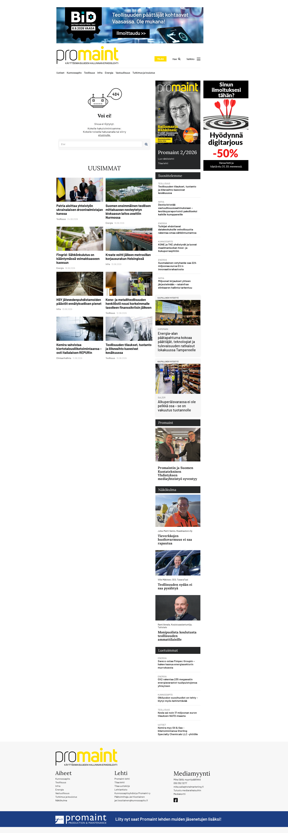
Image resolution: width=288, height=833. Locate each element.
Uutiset (60, 72)
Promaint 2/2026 (177, 152)
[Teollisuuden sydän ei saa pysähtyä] (177, 563)
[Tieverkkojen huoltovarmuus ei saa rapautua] (177, 511)
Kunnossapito (74, 72)
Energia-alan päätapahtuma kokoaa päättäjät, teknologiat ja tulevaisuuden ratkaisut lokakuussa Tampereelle (177, 341)
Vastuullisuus (123, 72)
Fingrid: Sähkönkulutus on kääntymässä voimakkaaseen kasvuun (78, 258)
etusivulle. (104, 135)
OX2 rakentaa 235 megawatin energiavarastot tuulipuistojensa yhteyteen (177, 682)
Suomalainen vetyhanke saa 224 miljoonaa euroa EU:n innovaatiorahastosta (177, 266)
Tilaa (160, 58)
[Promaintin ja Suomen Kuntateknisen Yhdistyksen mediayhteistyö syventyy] (177, 444)
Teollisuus (89, 72)
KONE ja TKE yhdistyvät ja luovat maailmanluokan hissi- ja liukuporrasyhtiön (177, 248)
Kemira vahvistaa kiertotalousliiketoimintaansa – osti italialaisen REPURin (79, 348)
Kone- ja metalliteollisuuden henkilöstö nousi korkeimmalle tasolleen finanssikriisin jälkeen (129, 303)
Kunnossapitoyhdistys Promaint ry (132, 793)
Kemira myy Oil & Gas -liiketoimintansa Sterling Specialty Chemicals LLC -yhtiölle (178, 731)
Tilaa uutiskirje (122, 785)
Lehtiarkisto (120, 789)
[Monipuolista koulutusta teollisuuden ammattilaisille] (177, 607)
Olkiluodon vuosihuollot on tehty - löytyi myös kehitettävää (178, 699)
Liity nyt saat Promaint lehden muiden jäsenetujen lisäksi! (168, 819)
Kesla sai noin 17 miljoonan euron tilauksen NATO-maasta (177, 714)
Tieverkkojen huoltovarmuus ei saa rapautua (175, 539)
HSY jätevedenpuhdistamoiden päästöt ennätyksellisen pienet (78, 301)
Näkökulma (61, 800)
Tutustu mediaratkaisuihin (187, 790)
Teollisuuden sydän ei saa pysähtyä (175, 586)
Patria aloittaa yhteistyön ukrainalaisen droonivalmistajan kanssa (79, 209)
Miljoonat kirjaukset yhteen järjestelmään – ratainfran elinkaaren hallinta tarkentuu (175, 284)
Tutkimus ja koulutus (143, 72)
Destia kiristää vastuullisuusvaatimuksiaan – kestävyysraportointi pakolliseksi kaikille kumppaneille (177, 209)
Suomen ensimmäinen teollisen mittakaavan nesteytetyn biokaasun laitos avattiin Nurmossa (128, 211)
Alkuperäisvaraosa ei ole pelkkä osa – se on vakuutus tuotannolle (177, 406)
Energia (109, 72)
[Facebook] (176, 800)
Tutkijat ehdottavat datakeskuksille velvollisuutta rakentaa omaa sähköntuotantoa (177, 229)
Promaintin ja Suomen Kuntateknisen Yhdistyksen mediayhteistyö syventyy (177, 473)
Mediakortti (180, 793)
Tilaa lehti (163, 163)
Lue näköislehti (166, 158)
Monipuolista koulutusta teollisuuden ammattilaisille (177, 636)
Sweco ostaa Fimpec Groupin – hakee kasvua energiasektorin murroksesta (176, 664)
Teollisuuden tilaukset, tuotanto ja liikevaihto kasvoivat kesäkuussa (129, 348)
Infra (99, 72)
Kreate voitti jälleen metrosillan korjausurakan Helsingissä (128, 256)
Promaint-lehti (122, 778)
